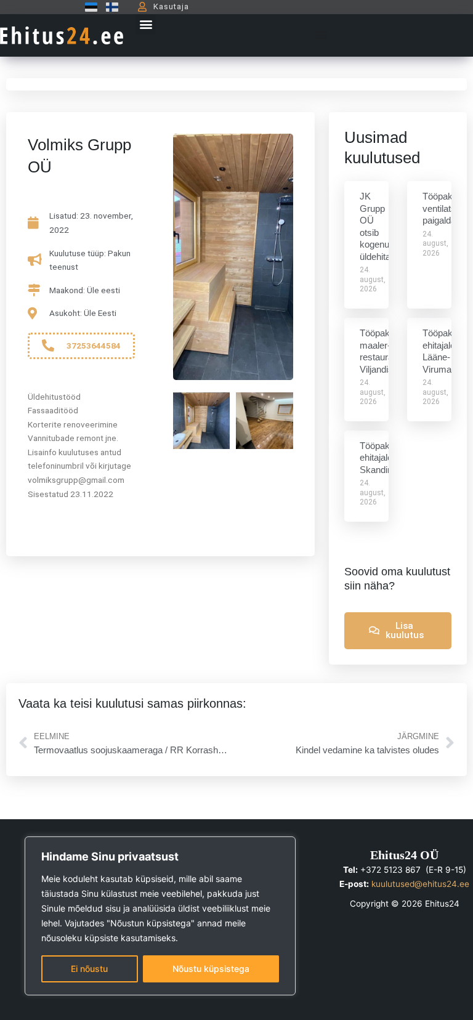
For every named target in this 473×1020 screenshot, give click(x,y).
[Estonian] (88, 7)
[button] (145, 24)
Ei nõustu (89, 968)
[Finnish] (109, 7)
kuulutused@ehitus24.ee (420, 884)
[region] (160, 915)
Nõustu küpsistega (210, 968)
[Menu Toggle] (321, 35)
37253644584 (94, 345)
